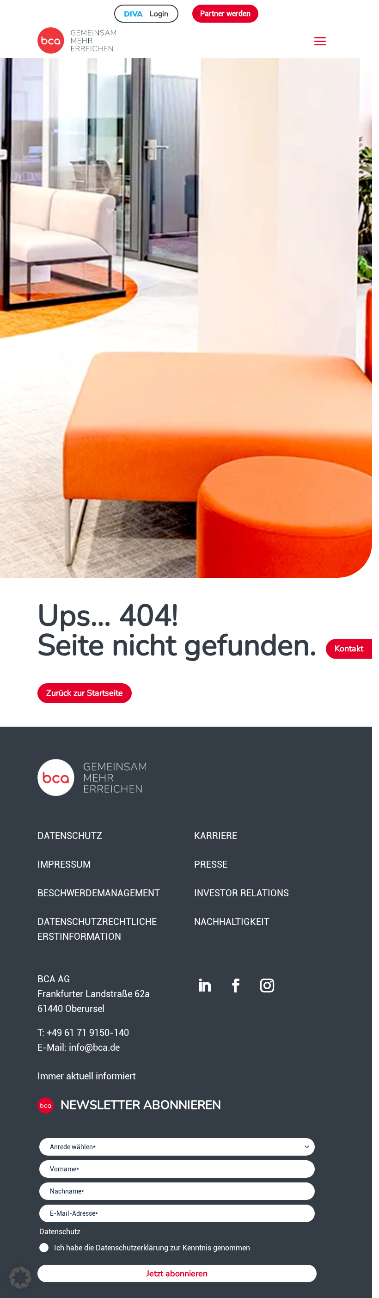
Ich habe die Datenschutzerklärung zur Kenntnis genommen (152, 1247)
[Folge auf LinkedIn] (204, 985)
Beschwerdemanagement (98, 893)
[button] (20, 1277)
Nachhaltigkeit (231, 921)
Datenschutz (69, 835)
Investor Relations (241, 893)
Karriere (215, 835)
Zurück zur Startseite (84, 692)
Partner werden (225, 13)
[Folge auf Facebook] (236, 985)
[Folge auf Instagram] (267, 985)
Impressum (64, 864)
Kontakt (349, 649)
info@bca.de (94, 1047)
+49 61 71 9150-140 (88, 1032)
